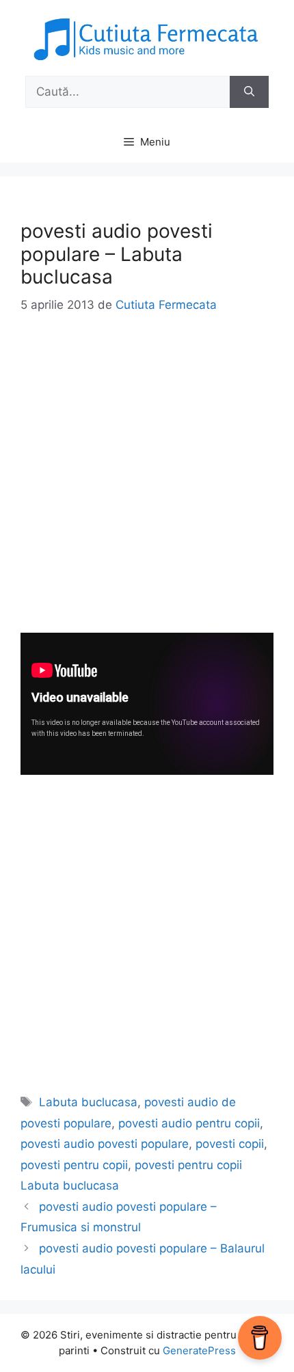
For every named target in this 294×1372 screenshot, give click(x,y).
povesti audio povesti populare (105, 1144)
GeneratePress (199, 1350)
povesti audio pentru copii (189, 1123)
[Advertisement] (147, 486)
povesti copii (230, 1144)
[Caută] (249, 92)
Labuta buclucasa (88, 1102)
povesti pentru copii (74, 1165)
